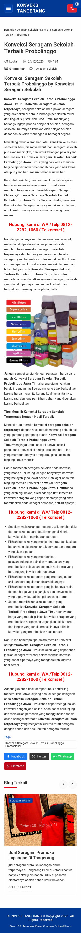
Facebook (18, 756)
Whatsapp (65, 756)
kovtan (13, 61)
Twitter (41, 756)
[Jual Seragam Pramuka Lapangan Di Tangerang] (40, 820)
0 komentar (17, 69)
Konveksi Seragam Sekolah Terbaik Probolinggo (39, 48)
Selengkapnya (20, 887)
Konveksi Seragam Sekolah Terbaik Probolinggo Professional (34, 744)
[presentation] (63, 784)
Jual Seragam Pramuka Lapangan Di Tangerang (31, 855)
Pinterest (17, 766)
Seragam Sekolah (46, 68)
